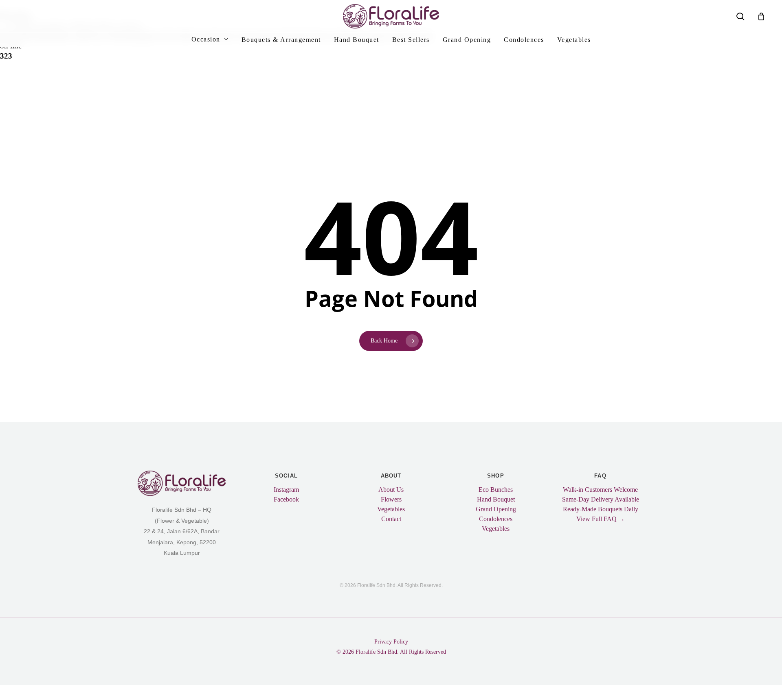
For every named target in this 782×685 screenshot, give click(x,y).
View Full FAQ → (600, 519)
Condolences (495, 519)
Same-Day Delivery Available (600, 499)
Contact (391, 519)
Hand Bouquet (496, 499)
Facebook (286, 499)
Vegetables (391, 509)
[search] (740, 16)
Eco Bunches (496, 489)
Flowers (391, 499)
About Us (391, 489)
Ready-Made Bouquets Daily (600, 509)
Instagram (286, 489)
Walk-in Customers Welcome (600, 489)
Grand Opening (496, 509)
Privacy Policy (391, 642)
